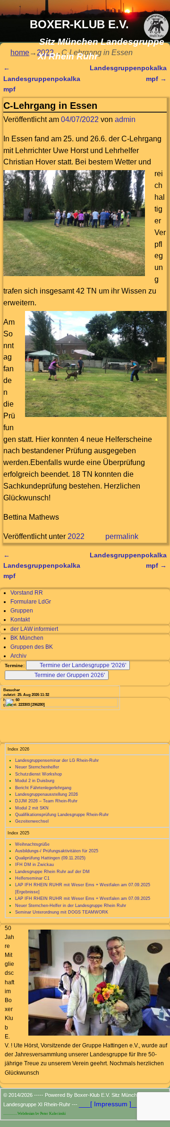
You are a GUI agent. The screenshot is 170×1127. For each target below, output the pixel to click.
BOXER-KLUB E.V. (79, 24)
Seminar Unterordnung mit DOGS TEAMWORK (61, 912)
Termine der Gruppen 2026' (69, 675)
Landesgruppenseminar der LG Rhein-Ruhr (57, 760)
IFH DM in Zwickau (34, 864)
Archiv (18, 656)
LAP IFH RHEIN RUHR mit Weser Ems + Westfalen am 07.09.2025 (82, 898)
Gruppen (21, 610)
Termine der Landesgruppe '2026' (83, 665)
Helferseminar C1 (32, 878)
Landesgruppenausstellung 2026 (46, 794)
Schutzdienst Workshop (38, 774)
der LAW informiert (34, 629)
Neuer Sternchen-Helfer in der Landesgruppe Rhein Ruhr (70, 905)
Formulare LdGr (30, 601)
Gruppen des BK (31, 647)
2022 (76, 536)
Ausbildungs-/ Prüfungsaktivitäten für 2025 (56, 851)
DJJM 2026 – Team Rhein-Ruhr (46, 801)
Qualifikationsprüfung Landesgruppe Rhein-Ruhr (62, 814)
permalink (121, 536)
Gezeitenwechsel (32, 821)
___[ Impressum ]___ (111, 1104)
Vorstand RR (26, 592)
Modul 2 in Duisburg (34, 780)
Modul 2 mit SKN (32, 808)
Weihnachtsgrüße (32, 844)
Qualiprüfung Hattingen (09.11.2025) (50, 858)
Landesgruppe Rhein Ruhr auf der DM (52, 871)
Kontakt (20, 619)
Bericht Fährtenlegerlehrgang (43, 787)
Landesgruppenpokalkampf (41, 78)
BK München (26, 638)
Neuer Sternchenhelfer (37, 767)
